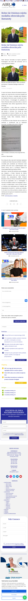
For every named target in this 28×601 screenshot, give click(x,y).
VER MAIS (20, 383)
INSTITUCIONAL (7, 482)
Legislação (8, 506)
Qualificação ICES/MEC (10, 497)
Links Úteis (8, 508)
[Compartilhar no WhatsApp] (20, 204)
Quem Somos (8, 483)
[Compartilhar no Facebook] (10, 204)
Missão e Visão (9, 486)
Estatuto (7, 487)
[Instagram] (10, 476)
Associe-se (8, 498)
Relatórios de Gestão (10, 490)
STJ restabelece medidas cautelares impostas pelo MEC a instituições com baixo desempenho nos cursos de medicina (15, 340)
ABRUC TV (8, 504)
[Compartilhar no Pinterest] (14, 204)
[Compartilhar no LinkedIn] (17, 204)
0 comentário (13, 55)
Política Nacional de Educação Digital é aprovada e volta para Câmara (14, 253)
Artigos (7, 502)
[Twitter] (14, 476)
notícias (5, 55)
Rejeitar (14, 598)
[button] (25, 597)
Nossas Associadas (9, 493)
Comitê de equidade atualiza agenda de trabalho (13, 349)
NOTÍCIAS (6, 509)
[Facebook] (7, 476)
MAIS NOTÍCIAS (21, 360)
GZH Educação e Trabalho (11, 195)
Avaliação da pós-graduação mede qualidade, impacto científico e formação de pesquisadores (15, 354)
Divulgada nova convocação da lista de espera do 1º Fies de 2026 (14, 228)
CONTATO (6, 512)
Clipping (7, 501)
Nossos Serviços (9, 494)
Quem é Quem (9, 485)
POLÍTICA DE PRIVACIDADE (10, 513)
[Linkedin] (17, 476)
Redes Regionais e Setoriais (11, 496)
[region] (14, 590)
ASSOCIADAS (7, 492)
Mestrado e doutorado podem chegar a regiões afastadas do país (14, 345)
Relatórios (8, 505)
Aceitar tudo (14, 591)
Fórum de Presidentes (10, 489)
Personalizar (14, 594)
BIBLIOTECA (6, 500)
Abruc (4, 54)
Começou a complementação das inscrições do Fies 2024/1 (14, 279)
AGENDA (6, 511)
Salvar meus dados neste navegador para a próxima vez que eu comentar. (11, 316)
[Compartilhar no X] (7, 204)
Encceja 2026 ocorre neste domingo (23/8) (14, 335)
